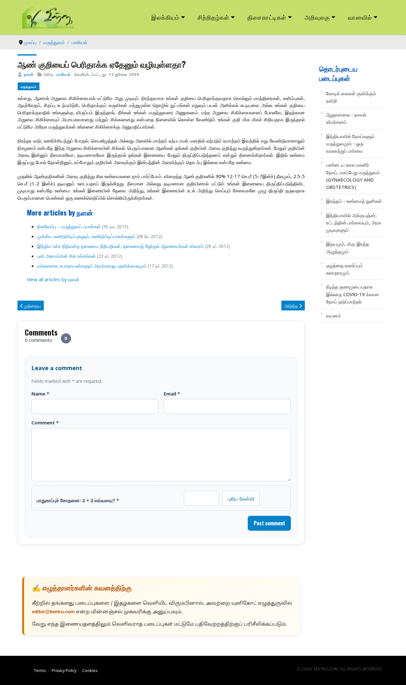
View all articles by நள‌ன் (53, 279)
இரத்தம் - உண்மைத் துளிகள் (354, 201)
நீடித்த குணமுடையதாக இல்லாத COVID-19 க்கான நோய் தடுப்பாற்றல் (352, 294)
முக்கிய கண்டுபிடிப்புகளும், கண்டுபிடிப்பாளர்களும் (86, 236)
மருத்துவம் (28, 86)
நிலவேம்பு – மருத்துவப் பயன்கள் (69, 226)
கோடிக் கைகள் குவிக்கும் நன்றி (351, 97)
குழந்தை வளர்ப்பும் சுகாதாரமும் (344, 269)
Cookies (90, 670)
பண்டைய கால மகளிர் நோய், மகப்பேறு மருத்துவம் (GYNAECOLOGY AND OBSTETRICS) (353, 176)
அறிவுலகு (317, 17)
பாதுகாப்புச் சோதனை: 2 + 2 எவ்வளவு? (78, 500)
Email (172, 393)
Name (40, 393)
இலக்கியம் (165, 17)
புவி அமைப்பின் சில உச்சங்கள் (66, 256)
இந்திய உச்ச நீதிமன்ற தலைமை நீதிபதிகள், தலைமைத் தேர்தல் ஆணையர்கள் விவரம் (120, 246)
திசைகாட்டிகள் (267, 17)
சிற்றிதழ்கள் (213, 17)
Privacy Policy (64, 670)
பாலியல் (63, 74)
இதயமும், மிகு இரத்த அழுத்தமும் (347, 247)
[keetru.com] (48, 17)
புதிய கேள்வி (241, 498)
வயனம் (333, 315)
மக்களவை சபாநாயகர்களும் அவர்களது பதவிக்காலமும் (92, 266)
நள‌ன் (29, 74)
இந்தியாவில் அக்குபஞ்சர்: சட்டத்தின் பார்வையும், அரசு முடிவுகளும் (353, 222)
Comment (45, 422)
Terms (40, 670)
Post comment (269, 523)
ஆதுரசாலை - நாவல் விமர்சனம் (346, 118)
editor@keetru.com (53, 612)
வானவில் (360, 17)
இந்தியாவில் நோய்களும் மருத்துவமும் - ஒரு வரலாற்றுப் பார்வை (350, 143)
